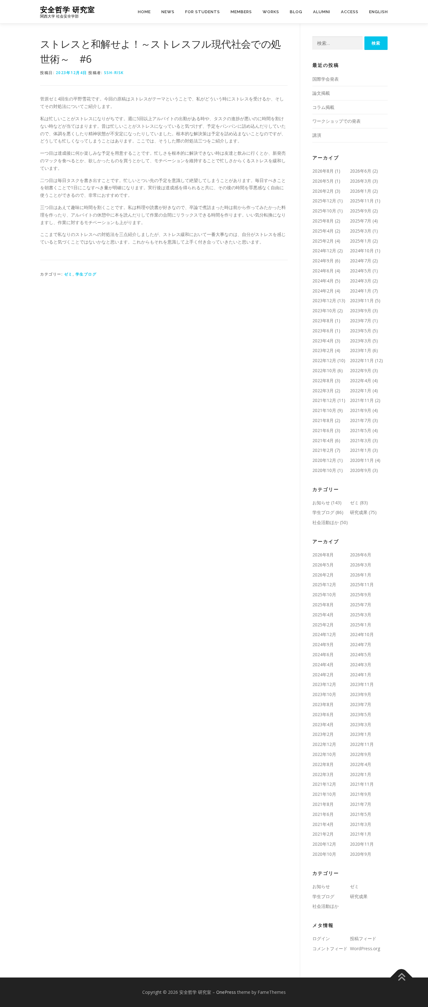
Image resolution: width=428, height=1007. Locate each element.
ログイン (321, 938)
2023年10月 (324, 310)
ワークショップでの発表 (336, 121)
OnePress (226, 992)
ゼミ (68, 274)
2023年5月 (360, 331)
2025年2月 (323, 241)
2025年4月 (323, 231)
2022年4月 (360, 380)
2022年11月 (362, 360)
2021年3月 (360, 440)
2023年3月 (360, 341)
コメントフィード (329, 948)
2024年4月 (323, 281)
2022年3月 (323, 391)
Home (144, 11)
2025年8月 (323, 221)
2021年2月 (323, 450)
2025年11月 (362, 201)
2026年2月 (323, 191)
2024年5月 (360, 271)
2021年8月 (323, 420)
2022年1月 (360, 391)
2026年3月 (360, 181)
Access (349, 11)
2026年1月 (360, 191)
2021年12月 (324, 400)
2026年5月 (323, 181)
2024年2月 (323, 291)
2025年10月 (324, 211)
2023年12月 (324, 300)
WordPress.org (365, 948)
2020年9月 (360, 470)
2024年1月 (360, 291)
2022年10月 (324, 370)
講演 (316, 135)
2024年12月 (324, 251)
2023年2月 (323, 350)
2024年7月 (360, 261)
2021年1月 (360, 450)
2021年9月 (360, 410)
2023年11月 (362, 300)
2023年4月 (323, 341)
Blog (296, 11)
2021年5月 (360, 430)
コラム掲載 (323, 107)
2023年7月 (360, 321)
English (378, 11)
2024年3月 (360, 281)
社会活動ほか (325, 522)
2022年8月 (323, 380)
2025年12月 (324, 201)
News (168, 11)
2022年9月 (360, 370)
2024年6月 (323, 271)
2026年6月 (360, 171)
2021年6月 (323, 430)
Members (241, 11)
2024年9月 (323, 261)
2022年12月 (324, 360)
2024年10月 (362, 251)
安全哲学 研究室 (67, 9)
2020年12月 (324, 460)
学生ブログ (86, 274)
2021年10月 (324, 410)
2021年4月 (323, 440)
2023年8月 (323, 321)
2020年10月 (324, 470)
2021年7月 (360, 420)
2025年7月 (360, 221)
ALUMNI (321, 11)
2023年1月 (360, 350)
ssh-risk (114, 72)
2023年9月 (360, 310)
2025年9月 (360, 211)
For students (202, 11)
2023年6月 (323, 331)
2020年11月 (362, 460)
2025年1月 (360, 241)
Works (271, 11)
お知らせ (321, 503)
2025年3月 (360, 231)
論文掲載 (321, 93)
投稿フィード (363, 938)
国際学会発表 (325, 79)
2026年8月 (323, 171)
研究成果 (359, 512)
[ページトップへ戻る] (401, 977)
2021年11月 (362, 400)
